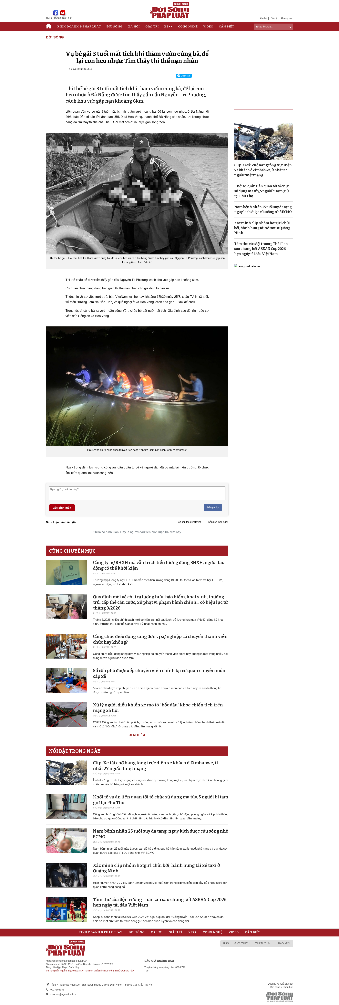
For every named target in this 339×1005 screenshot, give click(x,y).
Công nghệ (188, 26)
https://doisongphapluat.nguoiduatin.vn (66, 960)
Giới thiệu (242, 943)
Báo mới (284, 943)
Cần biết (226, 26)
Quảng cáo (287, 18)
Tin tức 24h (263, 943)
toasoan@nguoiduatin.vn (63, 994)
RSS (226, 943)
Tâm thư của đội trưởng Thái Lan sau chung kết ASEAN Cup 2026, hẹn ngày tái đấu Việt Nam (261, 249)
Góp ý (274, 18)
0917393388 (57, 989)
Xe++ (168, 26)
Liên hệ (263, 18)
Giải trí (152, 26)
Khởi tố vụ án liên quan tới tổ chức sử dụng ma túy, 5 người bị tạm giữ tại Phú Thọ (262, 191)
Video (208, 26)
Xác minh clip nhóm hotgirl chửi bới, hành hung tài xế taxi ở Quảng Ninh (262, 228)
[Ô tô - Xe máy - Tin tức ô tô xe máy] (247, 266)
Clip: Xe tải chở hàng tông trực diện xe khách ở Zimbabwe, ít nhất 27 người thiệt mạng (263, 170)
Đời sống (114, 26)
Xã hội (134, 26)
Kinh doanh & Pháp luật (79, 26)
